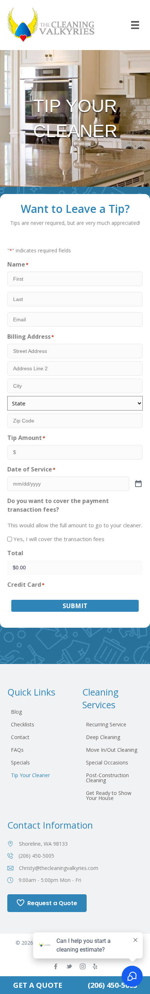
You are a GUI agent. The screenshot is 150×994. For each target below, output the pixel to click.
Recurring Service (106, 724)
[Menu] (135, 25)
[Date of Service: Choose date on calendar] (138, 484)
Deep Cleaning (103, 737)
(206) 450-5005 (36, 855)
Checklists (22, 724)
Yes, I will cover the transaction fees (58, 539)
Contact (20, 737)
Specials (20, 762)
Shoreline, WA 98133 (43, 843)
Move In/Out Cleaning (111, 749)
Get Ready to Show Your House (108, 795)
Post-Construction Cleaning (107, 778)
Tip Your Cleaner (30, 775)
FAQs (17, 749)
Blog (16, 711)
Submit (75, 606)
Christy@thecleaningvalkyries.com (58, 868)
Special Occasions (107, 762)
